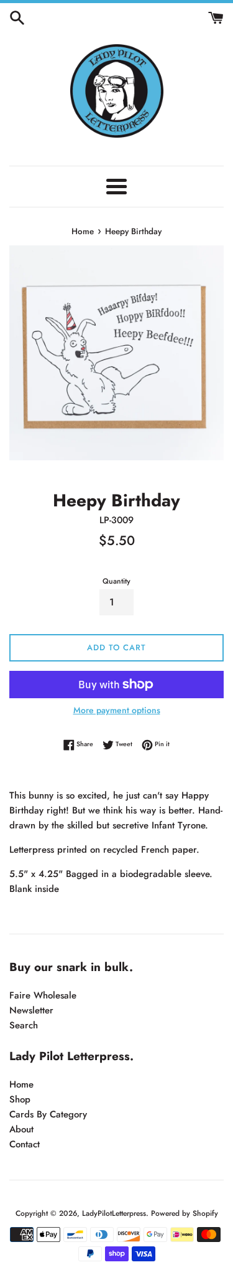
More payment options (116, 710)
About (21, 1129)
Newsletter (31, 1010)
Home (21, 1084)
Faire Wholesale (42, 995)
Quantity (116, 581)
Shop (19, 1099)
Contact (24, 1144)
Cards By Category (48, 1114)
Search (23, 1025)
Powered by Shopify (184, 1213)
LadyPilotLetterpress (114, 1213)
